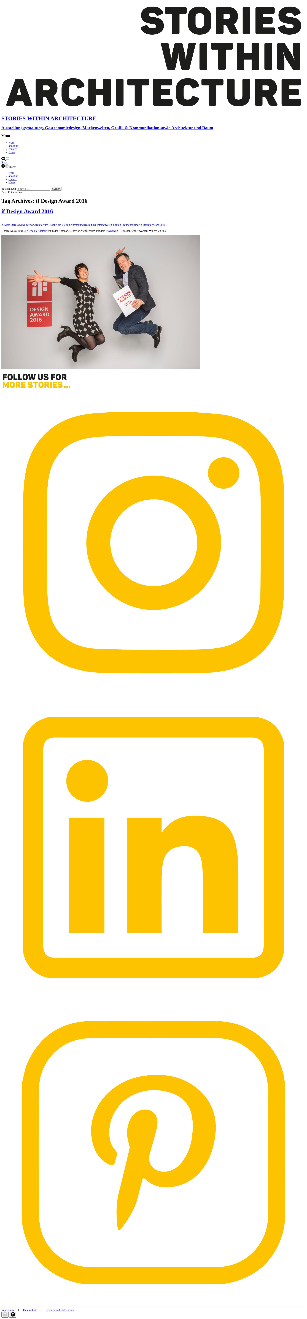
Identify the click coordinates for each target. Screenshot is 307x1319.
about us (13, 145)
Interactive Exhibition (109, 224)
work (11, 142)
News (12, 152)
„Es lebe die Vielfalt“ (36, 230)
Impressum (7, 1310)
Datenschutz (30, 1310)
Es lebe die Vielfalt (59, 224)
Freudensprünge (131, 224)
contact (13, 148)
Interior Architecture (36, 224)
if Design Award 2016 (27, 211)
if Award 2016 (114, 230)
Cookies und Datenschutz (60, 1310)
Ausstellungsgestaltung (83, 224)
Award (21, 224)
